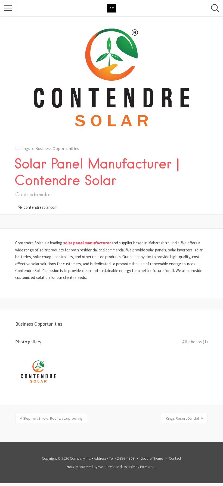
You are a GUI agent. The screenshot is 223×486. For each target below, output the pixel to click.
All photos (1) (195, 341)
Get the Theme (151, 458)
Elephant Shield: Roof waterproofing (52, 418)
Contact (175, 458)
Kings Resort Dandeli (183, 418)
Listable (129, 466)
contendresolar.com (40, 207)
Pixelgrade (148, 466)
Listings (22, 148)
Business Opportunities (57, 148)
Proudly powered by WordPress (90, 466)
